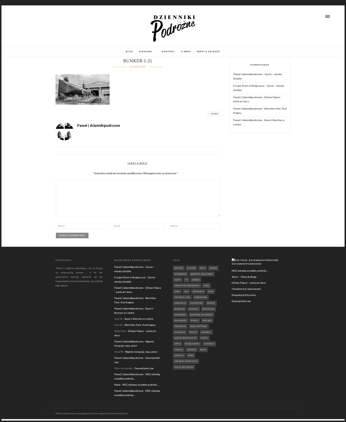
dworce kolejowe (202, 274)
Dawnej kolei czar (144, 368)
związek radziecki (186, 361)
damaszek (181, 274)
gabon (196, 280)
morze (211, 303)
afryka (179, 268)
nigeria (193, 309)
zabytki (179, 355)
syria (178, 344)
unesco (191, 350)
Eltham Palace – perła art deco (249, 282)
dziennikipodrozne (246, 263)
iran (177, 292)
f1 (186, 280)
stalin (193, 332)
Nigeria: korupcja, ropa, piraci (141, 351)
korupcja (180, 303)
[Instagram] (22, 16)
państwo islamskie (201, 315)
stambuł (206, 332)
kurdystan (196, 303)
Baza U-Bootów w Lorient (139, 318)
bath (202, 268)
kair (210, 292)
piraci (194, 320)
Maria (117, 384)
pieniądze (181, 320)
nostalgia (208, 309)
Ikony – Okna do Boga (244, 276)
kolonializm (182, 297)
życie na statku (184, 367)
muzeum (180, 309)
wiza (203, 350)
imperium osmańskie (187, 286)
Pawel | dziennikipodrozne (247, 74)
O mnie (186, 51)
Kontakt (168, 51)
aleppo (191, 268)
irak (206, 286)
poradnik (180, 326)
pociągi (207, 320)
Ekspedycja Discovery (244, 294)
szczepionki (192, 344)
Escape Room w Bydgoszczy (249, 85)
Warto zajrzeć (208, 51)
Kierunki (145, 51)
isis (186, 292)
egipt (178, 280)
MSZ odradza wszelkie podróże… (140, 384)
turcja (179, 350)
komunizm (200, 297)
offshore (180, 315)
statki (204, 338)
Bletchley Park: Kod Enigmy (140, 324)
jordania (198, 292)
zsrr (191, 355)
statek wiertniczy (186, 338)
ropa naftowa (198, 326)
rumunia (180, 332)
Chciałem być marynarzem (246, 288)
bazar (213, 268)
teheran (209, 344)
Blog (129, 51)
